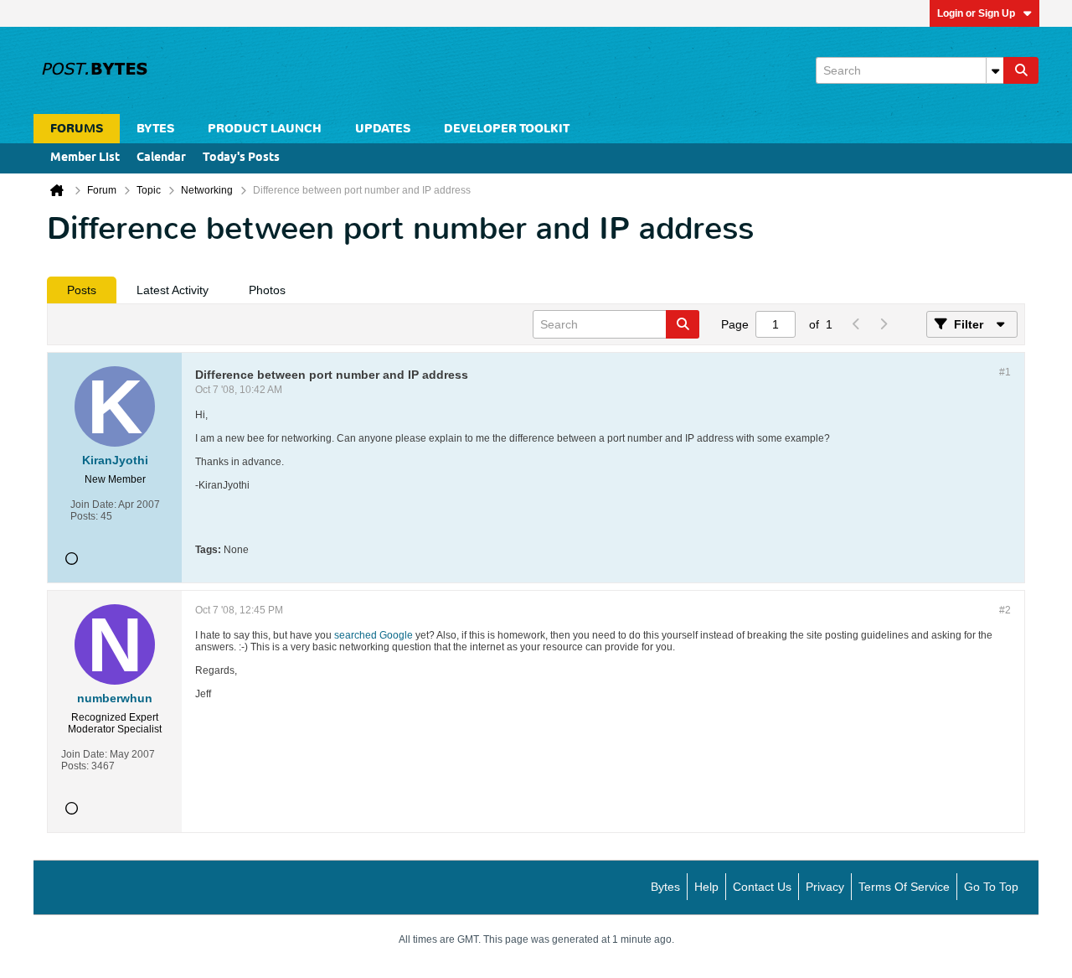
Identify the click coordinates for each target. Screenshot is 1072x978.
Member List (85, 158)
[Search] (1020, 70)
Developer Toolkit (507, 129)
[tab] (81, 290)
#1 (1005, 372)
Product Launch (265, 129)
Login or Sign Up (976, 13)
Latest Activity (173, 290)
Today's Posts (241, 158)
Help (706, 886)
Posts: (84, 516)
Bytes (665, 886)
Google (396, 635)
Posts (81, 290)
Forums (76, 129)
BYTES (155, 129)
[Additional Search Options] (995, 70)
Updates (382, 129)
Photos (267, 290)
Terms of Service (904, 886)
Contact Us (762, 886)
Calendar (161, 158)
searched (355, 635)
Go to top (991, 886)
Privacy (825, 886)
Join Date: (93, 504)
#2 (1005, 610)
